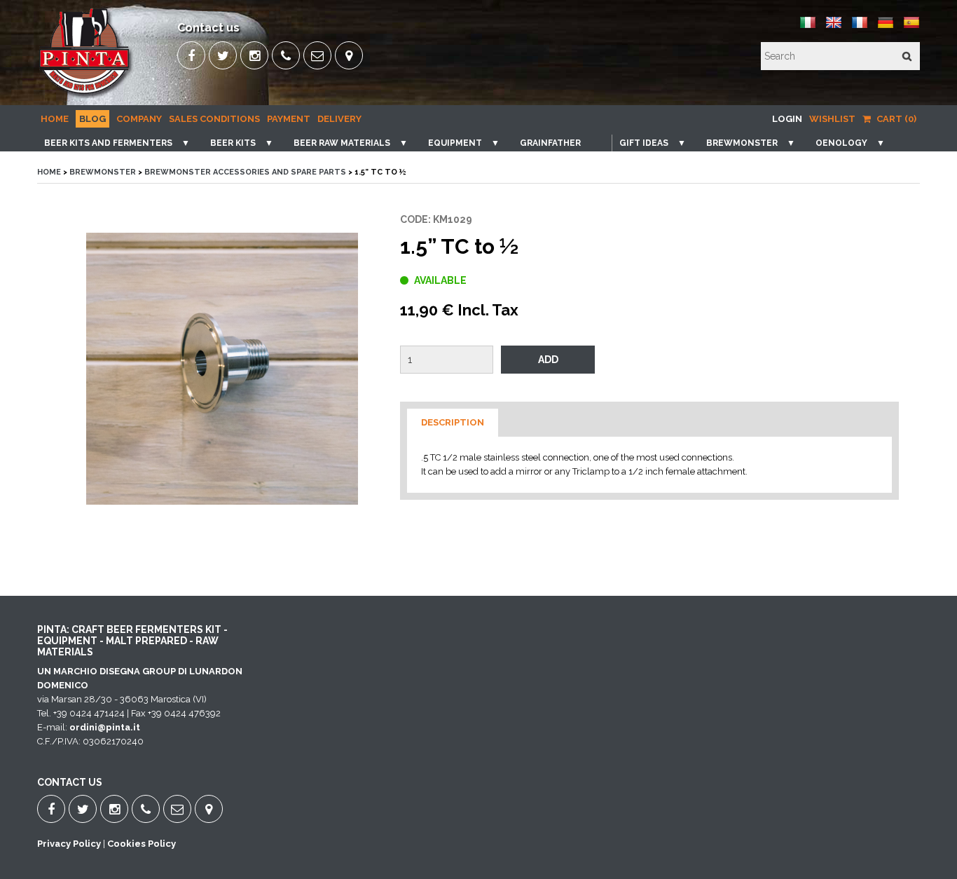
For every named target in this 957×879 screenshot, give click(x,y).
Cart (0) (895, 119)
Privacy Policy (69, 843)
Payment (288, 119)
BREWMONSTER (742, 143)
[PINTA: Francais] (859, 27)
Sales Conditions (214, 119)
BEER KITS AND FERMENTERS (108, 143)
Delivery (339, 119)
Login (787, 119)
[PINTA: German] (885, 27)
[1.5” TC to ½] (222, 369)
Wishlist (832, 119)
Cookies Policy (141, 843)
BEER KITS (233, 143)
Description (452, 422)
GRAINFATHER (550, 143)
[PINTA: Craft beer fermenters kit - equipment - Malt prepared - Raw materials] (85, 95)
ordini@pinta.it (104, 727)
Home (55, 119)
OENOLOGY (841, 143)
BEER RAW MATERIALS (342, 143)
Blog (92, 119)
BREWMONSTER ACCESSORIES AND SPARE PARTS (245, 172)
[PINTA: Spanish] (911, 27)
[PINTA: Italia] (807, 27)
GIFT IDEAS (643, 143)
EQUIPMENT (455, 143)
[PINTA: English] (833, 27)
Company (139, 119)
